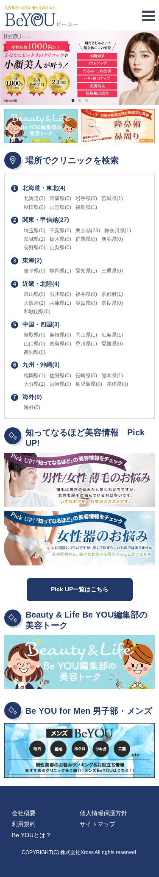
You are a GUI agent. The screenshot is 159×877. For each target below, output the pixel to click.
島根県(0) (60, 335)
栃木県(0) (60, 239)
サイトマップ (97, 824)
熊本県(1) (112, 376)
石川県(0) (60, 294)
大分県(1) (34, 384)
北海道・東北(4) (39, 187)
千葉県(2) (60, 231)
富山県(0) (34, 294)
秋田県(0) (34, 207)
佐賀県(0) (60, 376)
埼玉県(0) (34, 231)
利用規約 (24, 824)
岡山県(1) (86, 335)
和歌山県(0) (37, 312)
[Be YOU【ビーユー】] (79, 16)
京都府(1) (112, 294)
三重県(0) (112, 271)
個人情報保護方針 (103, 813)
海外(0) (27, 396)
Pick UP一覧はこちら (80, 589)
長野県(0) (34, 248)
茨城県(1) (34, 239)
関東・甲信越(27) (41, 219)
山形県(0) (60, 207)
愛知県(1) (86, 271)
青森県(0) (60, 198)
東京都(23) (87, 231)
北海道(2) (34, 198)
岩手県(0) (86, 198)
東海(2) (27, 260)
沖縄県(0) (117, 384)
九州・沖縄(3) (36, 364)
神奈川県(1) (117, 231)
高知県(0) (34, 352)
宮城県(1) (112, 198)
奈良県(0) (112, 303)
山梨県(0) (60, 248)
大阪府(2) (34, 303)
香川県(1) (86, 344)
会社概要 (24, 813)
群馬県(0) (86, 239)
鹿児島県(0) (88, 384)
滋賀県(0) (86, 303)
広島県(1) (112, 335)
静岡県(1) (60, 271)
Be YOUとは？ (31, 835)
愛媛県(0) (112, 344)
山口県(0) (34, 344)
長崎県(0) (86, 376)
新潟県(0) (112, 239)
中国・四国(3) (36, 324)
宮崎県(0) (60, 384)
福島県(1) (86, 207)
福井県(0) (86, 294)
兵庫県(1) (60, 303)
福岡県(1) (34, 376)
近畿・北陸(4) (36, 283)
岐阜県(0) (34, 271)
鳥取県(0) (34, 335)
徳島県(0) (60, 344)
